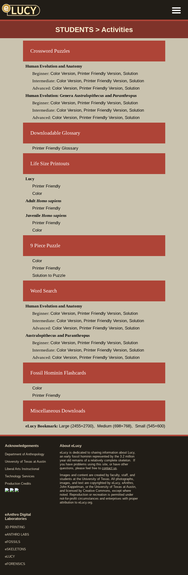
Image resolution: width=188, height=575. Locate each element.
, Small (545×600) (148, 426)
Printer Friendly (46, 186)
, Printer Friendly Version (98, 73)
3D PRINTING (15, 527)
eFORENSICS (15, 564)
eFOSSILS (12, 542)
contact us (109, 468)
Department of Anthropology (24, 454)
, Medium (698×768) (112, 426)
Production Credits (18, 483)
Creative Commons (96, 491)
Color (37, 193)
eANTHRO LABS (17, 534)
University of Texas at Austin (25, 461)
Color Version (62, 73)
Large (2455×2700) (76, 426)
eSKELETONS (15, 549)
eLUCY (10, 556)
